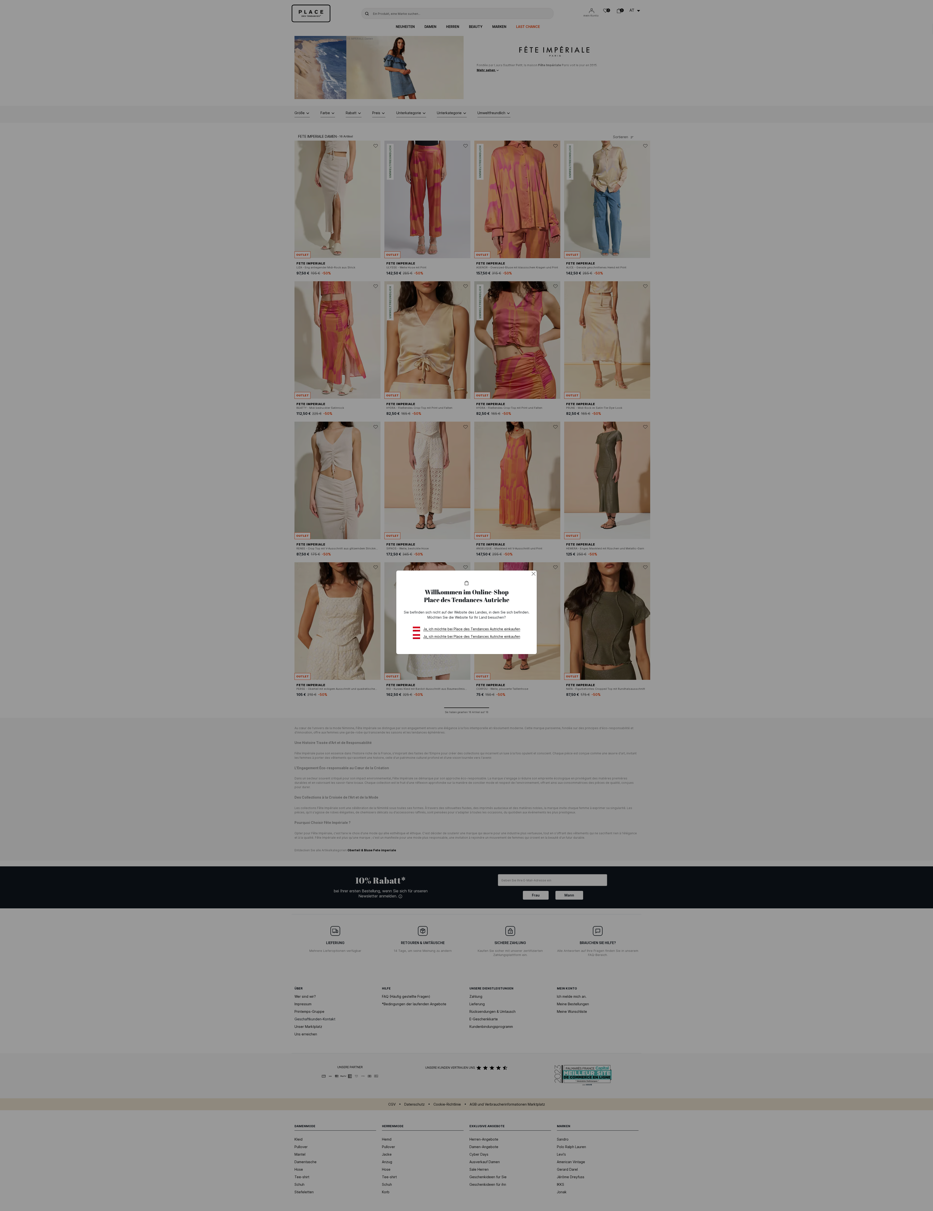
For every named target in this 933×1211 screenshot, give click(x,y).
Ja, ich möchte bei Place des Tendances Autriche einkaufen (471, 629)
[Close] (533, 574)
